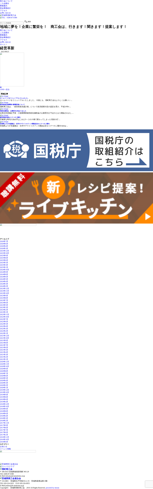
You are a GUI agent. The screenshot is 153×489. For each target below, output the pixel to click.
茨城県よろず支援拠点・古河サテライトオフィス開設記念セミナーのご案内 (25, 124)
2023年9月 (4, 296)
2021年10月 (4, 338)
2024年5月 (4, 279)
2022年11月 (4, 314)
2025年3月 (4, 265)
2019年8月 (4, 397)
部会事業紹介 (5, 8)
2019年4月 (4, 402)
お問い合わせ (5, 13)
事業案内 (3, 6)
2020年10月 (4, 366)
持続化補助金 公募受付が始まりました (13, 111)
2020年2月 (4, 385)
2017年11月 (4, 423)
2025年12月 (4, 251)
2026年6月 (4, 244)
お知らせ (3, 446)
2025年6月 (4, 260)
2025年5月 (4, 263)
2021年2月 (4, 357)
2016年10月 (4, 439)
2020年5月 (4, 378)
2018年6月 (4, 413)
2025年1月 (4, 267)
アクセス (3, 10)
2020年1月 (4, 388)
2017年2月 (4, 435)
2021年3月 (4, 354)
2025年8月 (4, 258)
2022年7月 (4, 319)
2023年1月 (4, 312)
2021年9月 (4, 340)
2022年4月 (4, 326)
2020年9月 (4, 369)
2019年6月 (4, 399)
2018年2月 (4, 421)
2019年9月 (4, 395)
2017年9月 (4, 425)
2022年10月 (4, 317)
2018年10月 (4, 406)
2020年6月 (4, 376)
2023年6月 (4, 303)
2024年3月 (4, 284)
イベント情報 (5, 449)
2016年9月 (4, 442)
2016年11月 (4, 437)
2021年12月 (4, 336)
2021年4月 (4, 352)
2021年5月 (4, 350)
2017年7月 (4, 430)
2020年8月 (4, 371)
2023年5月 (4, 305)
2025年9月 (4, 255)
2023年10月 (4, 293)
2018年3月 (4, 418)
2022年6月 (4, 321)
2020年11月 (4, 364)
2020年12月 (4, 362)
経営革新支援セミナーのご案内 (10, 117)
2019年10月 (4, 392)
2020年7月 (4, 373)
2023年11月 (4, 291)
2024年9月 (4, 272)
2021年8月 (4, 343)
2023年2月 (4, 310)
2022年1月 (4, 333)
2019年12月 (4, 390)
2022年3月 (4, 329)
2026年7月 (4, 241)
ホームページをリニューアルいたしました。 (14, 98)
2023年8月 (4, 298)
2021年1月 (4, 359)
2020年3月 (4, 383)
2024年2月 (4, 286)
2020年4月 (4, 380)
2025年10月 (4, 253)
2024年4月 (4, 281)
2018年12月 (4, 404)
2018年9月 (4, 409)
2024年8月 (4, 274)
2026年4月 (4, 246)
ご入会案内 (4, 3)
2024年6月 (4, 277)
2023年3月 (4, 307)
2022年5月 (4, 324)
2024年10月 (4, 270)
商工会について (6, 1)
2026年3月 (4, 248)
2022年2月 (4, 331)
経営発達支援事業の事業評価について (12, 104)
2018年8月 (4, 411)
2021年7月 (4, 345)
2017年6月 (4, 432)
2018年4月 (4, 416)
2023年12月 (4, 288)
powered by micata (52, 488)
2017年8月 (4, 428)
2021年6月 (4, 347)
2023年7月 (4, 300)
